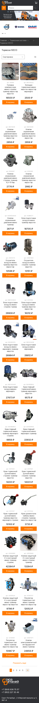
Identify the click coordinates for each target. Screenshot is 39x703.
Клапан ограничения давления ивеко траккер (10, 221)
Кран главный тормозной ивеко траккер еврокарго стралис (10, 432)
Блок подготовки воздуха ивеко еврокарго (28, 347)
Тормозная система (18, 40)
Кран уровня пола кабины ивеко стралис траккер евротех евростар (28, 517)
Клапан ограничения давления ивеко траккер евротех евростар (10, 133)
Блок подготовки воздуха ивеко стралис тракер (10, 304)
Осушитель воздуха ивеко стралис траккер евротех (29, 263)
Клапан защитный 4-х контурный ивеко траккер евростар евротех (10, 601)
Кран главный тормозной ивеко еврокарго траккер (29, 431)
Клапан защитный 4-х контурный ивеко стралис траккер (28, 559)
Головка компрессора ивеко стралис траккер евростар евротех (10, 89)
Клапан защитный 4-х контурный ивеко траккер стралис (10, 559)
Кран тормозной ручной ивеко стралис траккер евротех (10, 474)
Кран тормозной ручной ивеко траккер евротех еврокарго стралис (10, 517)
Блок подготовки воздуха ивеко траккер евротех (28, 220)
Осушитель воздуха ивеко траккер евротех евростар (10, 263)
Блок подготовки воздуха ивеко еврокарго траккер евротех (10, 348)
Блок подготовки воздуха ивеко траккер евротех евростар (28, 305)
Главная (3, 40)
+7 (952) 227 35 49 (10, 692)
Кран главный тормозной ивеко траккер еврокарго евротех (29, 390)
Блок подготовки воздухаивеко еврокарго (10, 389)
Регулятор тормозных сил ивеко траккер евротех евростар (28, 601)
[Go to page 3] (5, 33)
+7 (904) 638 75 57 (10, 689)
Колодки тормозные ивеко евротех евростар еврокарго (28, 88)
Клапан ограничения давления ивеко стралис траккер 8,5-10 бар (10, 178)
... (31, 40)
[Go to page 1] (2, 33)
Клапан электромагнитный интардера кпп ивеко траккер (29, 643)
